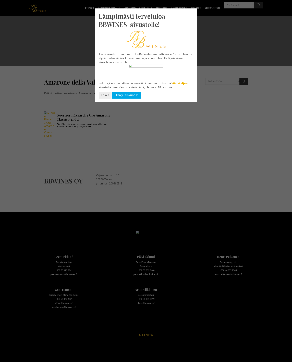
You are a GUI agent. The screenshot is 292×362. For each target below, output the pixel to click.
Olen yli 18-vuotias (126, 95)
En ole (105, 95)
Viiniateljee (179, 83)
